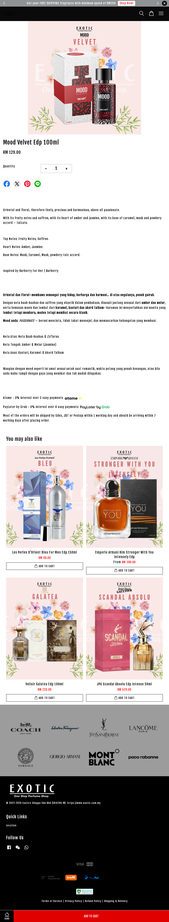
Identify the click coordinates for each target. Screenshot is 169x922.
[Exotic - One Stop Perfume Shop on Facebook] (9, 849)
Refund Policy (93, 901)
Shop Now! (130, 3)
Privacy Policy (73, 901)
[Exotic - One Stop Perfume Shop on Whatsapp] (26, 849)
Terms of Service (51, 901)
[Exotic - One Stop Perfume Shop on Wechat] (18, 849)
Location (11, 825)
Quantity (9, 166)
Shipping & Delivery (116, 901)
